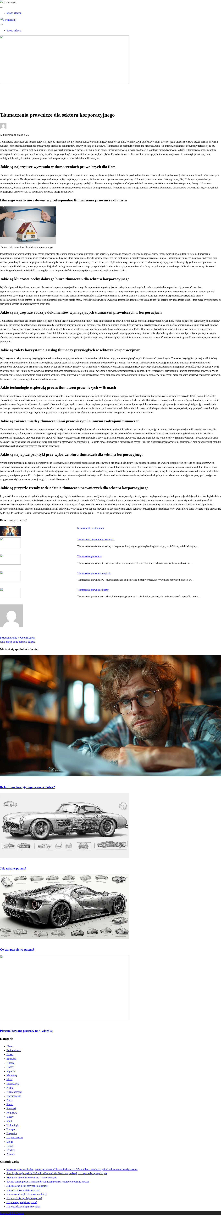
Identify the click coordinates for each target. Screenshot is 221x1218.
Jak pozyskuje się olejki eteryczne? (24, 1198)
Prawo (9, 1104)
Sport (9, 1121)
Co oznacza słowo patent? (17, 949)
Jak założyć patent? (13, 868)
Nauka (9, 1087)
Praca (9, 1100)
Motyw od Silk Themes (12, 1213)
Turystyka (11, 1133)
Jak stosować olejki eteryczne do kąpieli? (27, 1185)
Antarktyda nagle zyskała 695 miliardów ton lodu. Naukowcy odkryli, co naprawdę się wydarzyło (56, 1173)
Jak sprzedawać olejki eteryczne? (23, 1190)
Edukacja (11, 1058)
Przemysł (11, 1108)
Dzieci (9, 1054)
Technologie (12, 1125)
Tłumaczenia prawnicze (89, 556)
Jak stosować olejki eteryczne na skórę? (26, 1194)
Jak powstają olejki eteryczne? (21, 1202)
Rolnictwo (11, 1112)
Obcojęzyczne (13, 1096)
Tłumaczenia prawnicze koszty (93, 589)
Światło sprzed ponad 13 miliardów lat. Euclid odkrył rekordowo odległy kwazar (47, 1181)
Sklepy (10, 1116)
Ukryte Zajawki (14, 1137)
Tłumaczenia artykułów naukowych (95, 539)
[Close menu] (1, 7)
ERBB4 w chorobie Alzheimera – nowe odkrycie (31, 1177)
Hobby (10, 1067)
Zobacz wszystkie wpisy (12, 633)
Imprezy (10, 1071)
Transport (11, 1129)
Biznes (9, 94)
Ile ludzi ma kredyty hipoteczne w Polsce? (27, 787)
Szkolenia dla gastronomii (90, 528)
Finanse (10, 1062)
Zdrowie (10, 1154)
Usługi (9, 1146)
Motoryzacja (12, 1083)
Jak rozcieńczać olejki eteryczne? (23, 1206)
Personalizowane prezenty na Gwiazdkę (26, 1030)
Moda (9, 1079)
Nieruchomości (14, 1092)
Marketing (11, 1075)
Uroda (9, 1141)
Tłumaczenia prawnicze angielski (94, 573)
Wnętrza (10, 1150)
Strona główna (13, 13)
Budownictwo (13, 1050)
